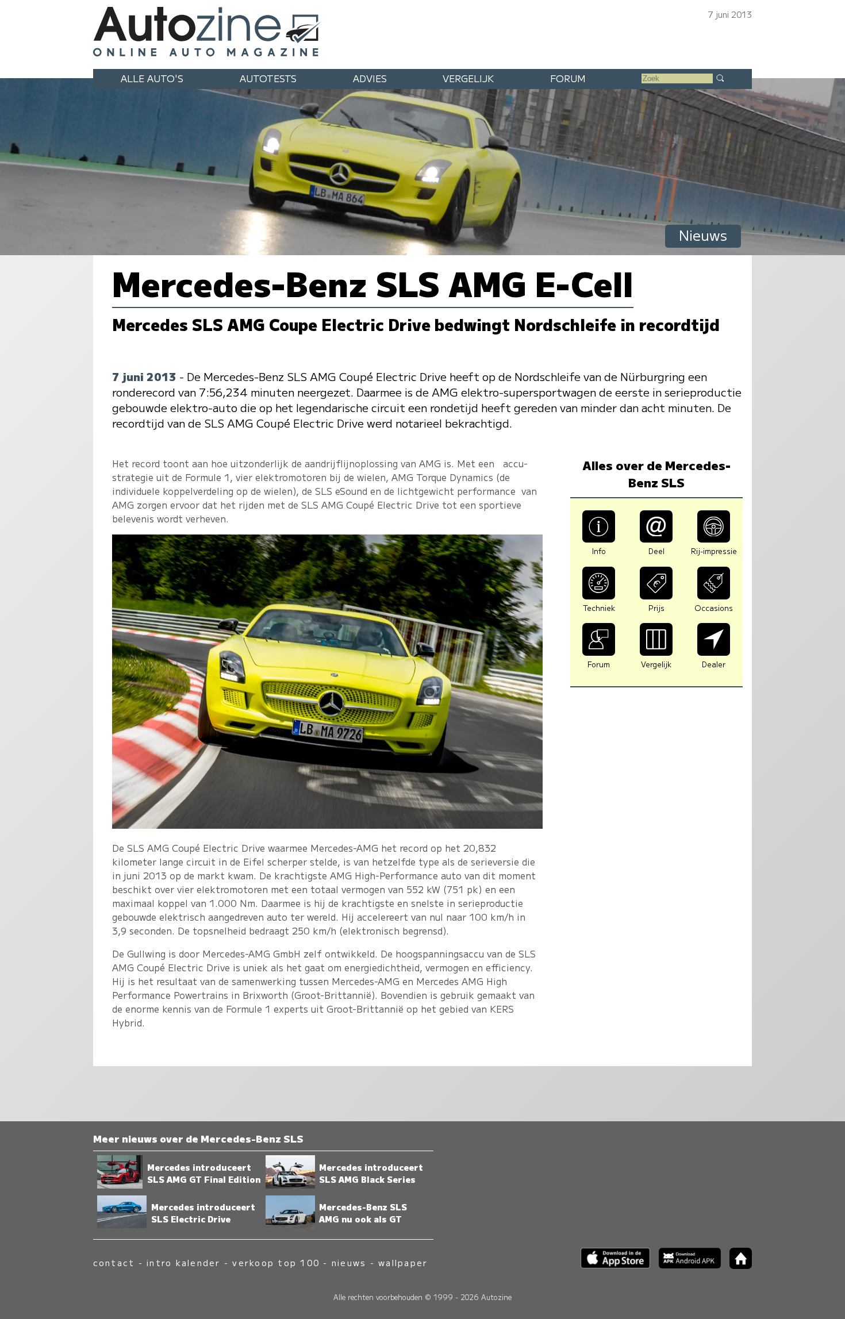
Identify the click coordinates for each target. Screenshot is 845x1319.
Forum (568, 78)
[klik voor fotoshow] (327, 825)
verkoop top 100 (276, 1262)
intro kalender (183, 1262)
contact (114, 1262)
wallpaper (403, 1262)
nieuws (349, 1262)
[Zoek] (720, 78)
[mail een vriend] (656, 538)
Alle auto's (152, 78)
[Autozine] (422, 30)
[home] (736, 1265)
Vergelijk (468, 78)
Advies (370, 78)
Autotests (268, 78)
